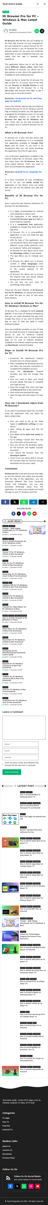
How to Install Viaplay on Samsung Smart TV (30, 993)
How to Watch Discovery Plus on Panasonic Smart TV (33, 971)
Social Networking (20, 615)
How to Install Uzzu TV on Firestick (30, 1026)
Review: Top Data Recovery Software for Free (31, 831)
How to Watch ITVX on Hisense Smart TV (32, 887)
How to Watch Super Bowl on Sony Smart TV (31, 854)
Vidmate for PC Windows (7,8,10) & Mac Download (12, 597)
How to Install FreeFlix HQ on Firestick (32, 1037)
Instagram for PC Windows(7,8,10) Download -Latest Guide (14, 653)
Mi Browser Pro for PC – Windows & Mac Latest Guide (20, 19)
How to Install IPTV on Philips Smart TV (32, 982)
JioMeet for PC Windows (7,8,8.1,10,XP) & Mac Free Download (13, 678)
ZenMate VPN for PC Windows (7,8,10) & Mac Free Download (14, 586)
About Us (6, 1146)
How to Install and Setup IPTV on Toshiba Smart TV (32, 1015)
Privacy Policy (8, 1158)
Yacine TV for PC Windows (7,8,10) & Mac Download (13, 553)
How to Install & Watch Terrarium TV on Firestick (30, 807)
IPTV (27, 979)
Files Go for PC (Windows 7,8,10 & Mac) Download (13, 564)
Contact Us (7, 1150)
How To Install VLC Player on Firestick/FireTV (31, 1059)
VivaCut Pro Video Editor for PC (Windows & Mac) (14, 608)
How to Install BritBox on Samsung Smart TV (30, 796)
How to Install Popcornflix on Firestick (31, 1070)
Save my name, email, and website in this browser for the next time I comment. (22, 764)
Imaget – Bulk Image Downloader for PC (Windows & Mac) (14, 530)
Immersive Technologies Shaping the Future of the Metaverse (30, 936)
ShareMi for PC (22, 172)
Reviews (23, 931)
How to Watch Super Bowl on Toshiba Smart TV (31, 865)
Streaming (36, 803)
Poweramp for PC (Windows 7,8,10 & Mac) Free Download (14, 575)
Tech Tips (12, 526)
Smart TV (29, 792)
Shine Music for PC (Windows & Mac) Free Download (14, 630)
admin (14, 30)
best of (23, 814)
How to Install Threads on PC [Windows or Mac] (14, 619)
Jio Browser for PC (23, 98)
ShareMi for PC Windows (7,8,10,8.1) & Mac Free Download (12, 665)
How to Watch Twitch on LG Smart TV (31, 1004)
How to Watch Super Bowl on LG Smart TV (33, 842)
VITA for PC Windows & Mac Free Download (14, 690)
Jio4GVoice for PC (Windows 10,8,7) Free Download (14, 701)
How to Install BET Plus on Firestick (30, 910)
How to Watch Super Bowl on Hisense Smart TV (31, 899)
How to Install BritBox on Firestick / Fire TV (30, 1048)
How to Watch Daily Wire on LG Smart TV (32, 960)
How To (5, 1122)
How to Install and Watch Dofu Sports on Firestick (32, 948)
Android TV (7, 1130)
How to (5, 539)
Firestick (23, 803)
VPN (10, 582)
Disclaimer (7, 1154)
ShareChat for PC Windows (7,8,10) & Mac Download (13, 641)
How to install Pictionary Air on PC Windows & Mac (14, 542)
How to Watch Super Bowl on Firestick (31, 876)
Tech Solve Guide (12, 3)
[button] (37, 3)
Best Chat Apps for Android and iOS (33, 818)
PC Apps (5, 12)
